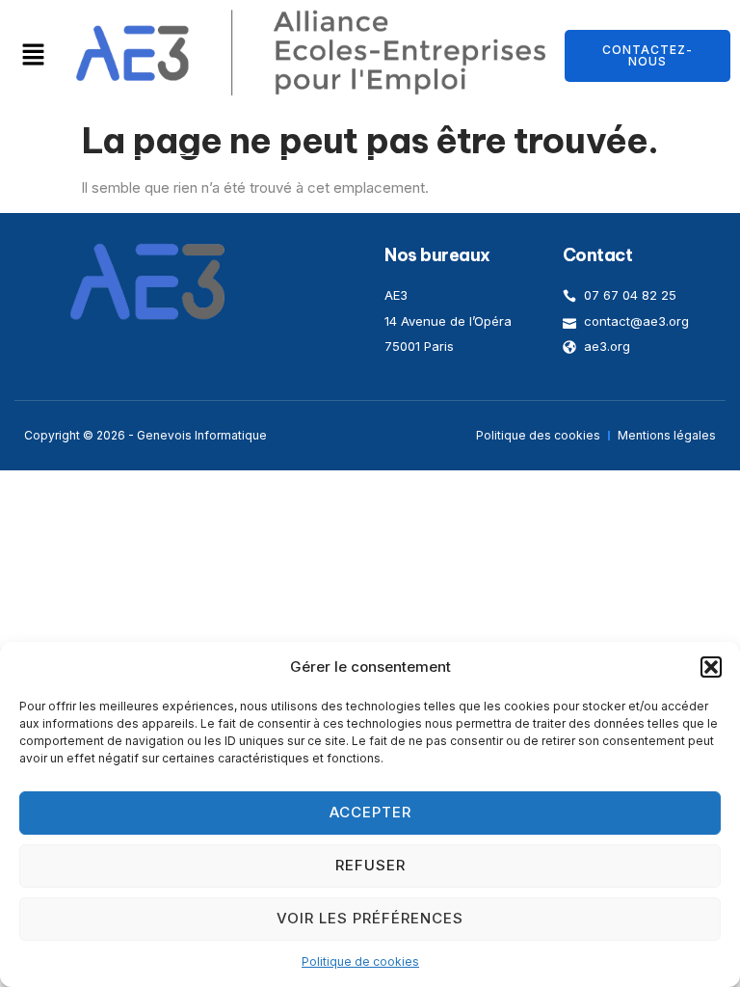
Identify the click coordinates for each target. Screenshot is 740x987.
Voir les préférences (370, 918)
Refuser (370, 865)
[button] (711, 667)
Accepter (370, 812)
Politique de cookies (360, 961)
